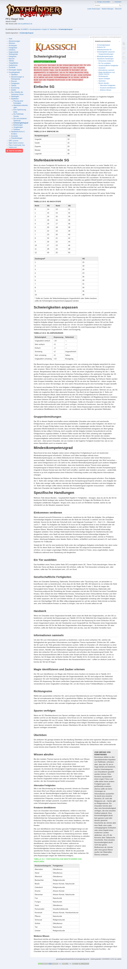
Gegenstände (13, 52)
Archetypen (13, 45)
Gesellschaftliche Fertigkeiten (108, 65)
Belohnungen (18, 125)
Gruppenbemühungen (105, 54)
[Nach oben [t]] (124, 62)
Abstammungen (14, 41)
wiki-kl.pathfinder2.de (25, 24)
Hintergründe (13, 54)
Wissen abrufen (103, 83)
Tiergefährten (13, 63)
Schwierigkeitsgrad (65, 29)
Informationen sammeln (106, 70)
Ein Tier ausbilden (104, 63)
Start (10, 39)
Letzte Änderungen (93, 9)
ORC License (13, 141)
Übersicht (118, 9)
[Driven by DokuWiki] (84, 964)
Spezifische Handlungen (105, 59)
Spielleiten (14, 99)
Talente (11, 61)
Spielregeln (15, 96)
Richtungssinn (103, 76)
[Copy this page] (124, 57)
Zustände (12, 67)
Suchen (120, 5)
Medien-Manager (107, 9)
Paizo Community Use (17, 145)
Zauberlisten (13, 65)
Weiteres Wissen (105, 90)
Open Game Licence (16, 143)
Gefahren (12, 50)
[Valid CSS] (74, 964)
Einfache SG (101, 47)
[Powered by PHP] (53, 964)
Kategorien (12, 56)
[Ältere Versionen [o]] (124, 48)
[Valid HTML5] (63, 964)
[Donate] (43, 964)
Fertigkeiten (13, 48)
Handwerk (101, 68)
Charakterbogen (16, 138)
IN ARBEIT (24, 29)
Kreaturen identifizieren (108, 88)
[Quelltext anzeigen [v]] (124, 43)
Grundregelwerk (35, 29)
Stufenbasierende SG (104, 50)
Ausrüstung (15, 88)
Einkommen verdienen (106, 61)
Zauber (13, 90)
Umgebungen (18, 127)
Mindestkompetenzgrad (105, 56)
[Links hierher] (124, 53)
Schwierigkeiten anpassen (106, 52)
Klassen (12, 59)
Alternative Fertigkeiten (107, 85)
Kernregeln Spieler (15, 70)
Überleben (102, 81)
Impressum (13, 147)
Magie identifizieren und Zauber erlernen (106, 73)
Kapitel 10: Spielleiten (49, 29)
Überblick (14, 75)
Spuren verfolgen (104, 78)
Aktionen (12, 43)
